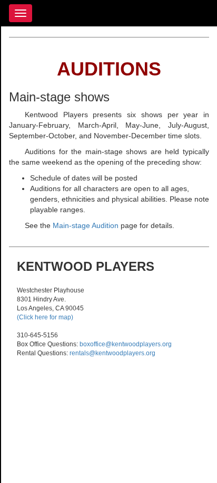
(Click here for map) (45, 317)
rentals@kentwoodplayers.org (112, 353)
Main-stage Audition (86, 225)
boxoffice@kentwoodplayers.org (126, 344)
